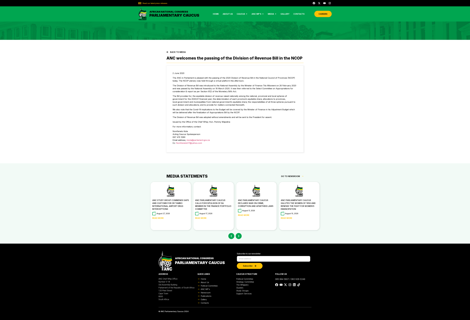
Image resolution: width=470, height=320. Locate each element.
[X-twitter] (319, 3)
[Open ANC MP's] (263, 13)
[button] (231, 236)
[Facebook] (314, 3)
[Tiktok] (298, 284)
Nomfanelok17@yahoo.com (189, 143)
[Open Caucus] (247, 13)
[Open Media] (276, 13)
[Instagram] (330, 3)
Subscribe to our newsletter (249, 254)
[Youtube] (324, 3)
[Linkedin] (294, 284)
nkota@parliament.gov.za (198, 140)
